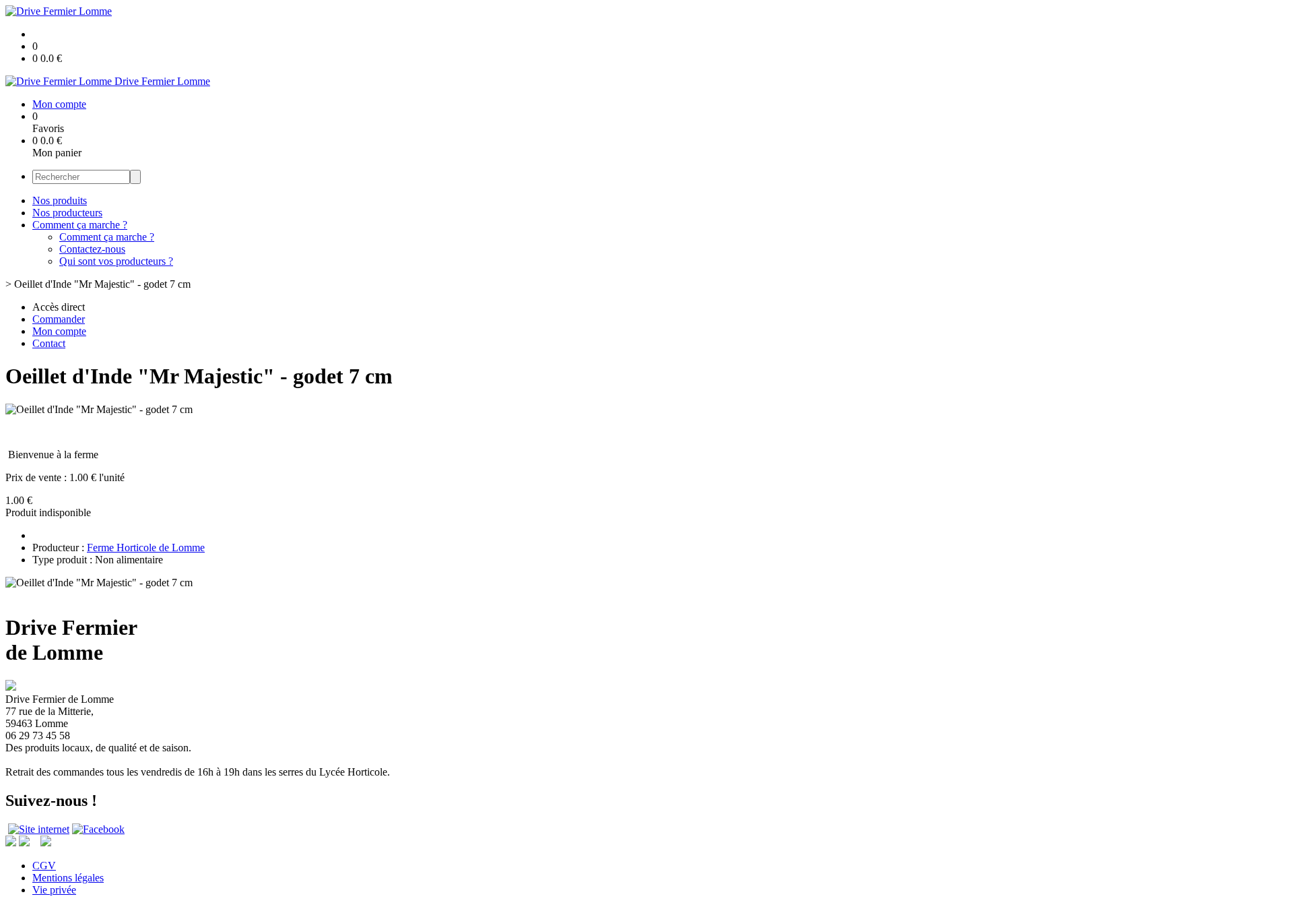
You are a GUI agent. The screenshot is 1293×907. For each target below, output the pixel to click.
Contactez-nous (92, 249)
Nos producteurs (67, 212)
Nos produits (59, 200)
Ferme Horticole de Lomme (146, 547)
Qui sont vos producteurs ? (116, 261)
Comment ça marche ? (79, 224)
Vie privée (54, 890)
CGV (44, 865)
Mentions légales (68, 877)
